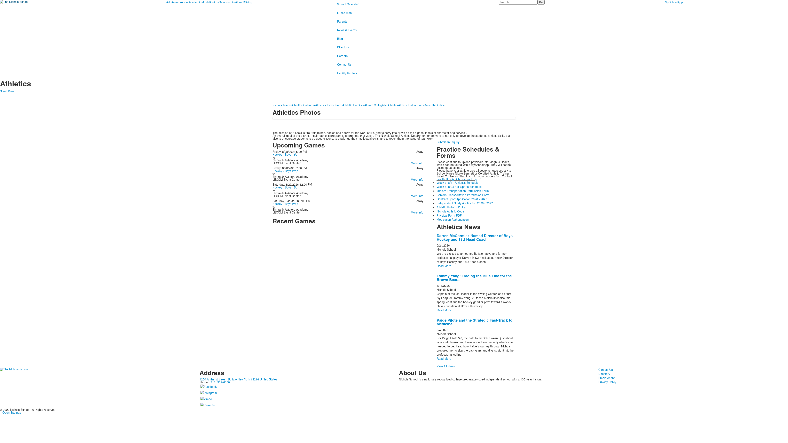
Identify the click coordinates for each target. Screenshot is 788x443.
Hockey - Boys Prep (285, 171)
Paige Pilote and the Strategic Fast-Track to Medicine (474, 322)
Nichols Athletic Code (450, 211)
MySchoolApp (674, 2)
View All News (446, 366)
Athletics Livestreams (329, 105)
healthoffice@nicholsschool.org (457, 179)
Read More (444, 266)
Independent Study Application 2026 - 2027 (465, 203)
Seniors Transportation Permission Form (463, 195)
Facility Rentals (347, 73)
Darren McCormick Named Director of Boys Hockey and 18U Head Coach (475, 237)
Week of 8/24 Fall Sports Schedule (459, 187)
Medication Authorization (453, 219)
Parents (342, 21)
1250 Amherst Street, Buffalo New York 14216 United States (238, 379)
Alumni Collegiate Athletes (381, 105)
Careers (342, 56)
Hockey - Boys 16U (285, 154)
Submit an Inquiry (448, 142)
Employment (606, 378)
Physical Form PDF (449, 215)
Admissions (173, 2)
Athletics (208, 2)
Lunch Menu (345, 13)
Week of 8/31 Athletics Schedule (458, 182)
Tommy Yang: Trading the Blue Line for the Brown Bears (474, 277)
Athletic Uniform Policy (451, 207)
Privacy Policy (607, 382)
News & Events (347, 30)
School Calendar (348, 4)
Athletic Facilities (353, 105)
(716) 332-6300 (220, 382)
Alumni (239, 2)
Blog (340, 39)
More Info (417, 163)
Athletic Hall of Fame (411, 105)
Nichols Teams (282, 105)
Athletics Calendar (303, 105)
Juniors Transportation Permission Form (463, 191)
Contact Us (344, 64)
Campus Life (227, 2)
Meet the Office (435, 105)
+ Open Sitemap (10, 412)
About (185, 2)
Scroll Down (7, 91)
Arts (216, 2)
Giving (248, 2)
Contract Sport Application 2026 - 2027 (462, 199)
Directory (343, 47)
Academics (196, 2)
